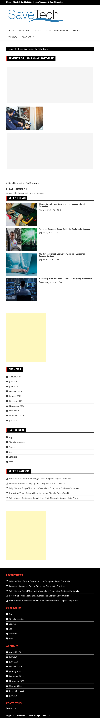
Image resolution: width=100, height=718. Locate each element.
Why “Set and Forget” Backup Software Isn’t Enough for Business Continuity (62, 255)
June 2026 (13, 386)
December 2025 (16, 401)
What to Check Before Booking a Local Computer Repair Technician (34, 2)
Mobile (23, 30)
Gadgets (12, 447)
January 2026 (15, 396)
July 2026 (13, 381)
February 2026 (15, 391)
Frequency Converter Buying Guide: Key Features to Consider (64, 229)
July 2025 (13, 420)
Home (11, 30)
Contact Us (28, 37)
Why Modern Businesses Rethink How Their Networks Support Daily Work (43, 498)
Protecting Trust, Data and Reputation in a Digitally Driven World (65, 279)
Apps (11, 437)
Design (37, 30)
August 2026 (15, 376)
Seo (10, 452)
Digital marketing (56, 30)
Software (13, 456)
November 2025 (16, 406)
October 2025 (15, 410)
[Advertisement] (50, 85)
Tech (75, 30)
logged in (22, 193)
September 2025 (16, 415)
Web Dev (13, 37)
